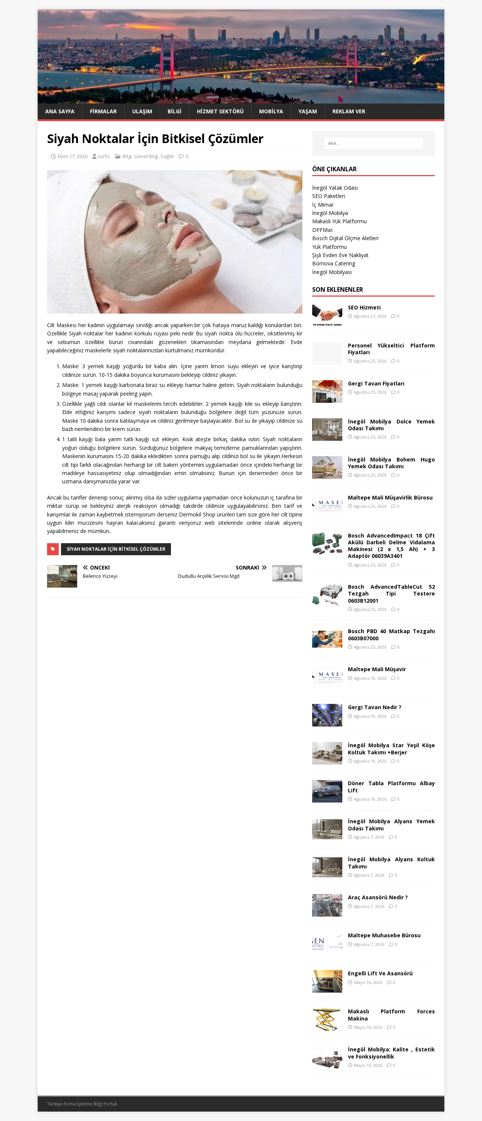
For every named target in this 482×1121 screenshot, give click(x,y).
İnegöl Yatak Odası (335, 187)
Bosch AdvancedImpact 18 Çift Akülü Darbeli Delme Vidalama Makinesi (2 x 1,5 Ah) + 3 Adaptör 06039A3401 (391, 546)
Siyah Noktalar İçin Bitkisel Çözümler (116, 549)
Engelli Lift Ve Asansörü (380, 973)
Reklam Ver (349, 111)
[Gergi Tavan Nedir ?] (327, 722)
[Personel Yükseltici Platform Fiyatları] (327, 360)
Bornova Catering (333, 263)
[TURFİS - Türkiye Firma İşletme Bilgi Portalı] (241, 99)
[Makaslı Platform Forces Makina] (327, 1026)
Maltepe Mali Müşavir (377, 669)
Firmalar (103, 111)
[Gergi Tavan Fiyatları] (327, 398)
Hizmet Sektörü (220, 111)
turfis (104, 156)
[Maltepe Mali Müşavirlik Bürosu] (327, 512)
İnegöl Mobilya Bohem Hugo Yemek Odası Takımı (391, 463)
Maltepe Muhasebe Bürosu (384, 935)
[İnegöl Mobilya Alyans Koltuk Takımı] (327, 874)
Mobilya (271, 111)
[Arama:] (373, 143)
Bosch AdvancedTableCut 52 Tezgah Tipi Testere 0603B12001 (391, 593)
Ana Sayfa (60, 111)
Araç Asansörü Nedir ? (378, 897)
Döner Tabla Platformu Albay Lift (391, 787)
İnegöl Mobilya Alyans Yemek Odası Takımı (391, 825)
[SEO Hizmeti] (327, 322)
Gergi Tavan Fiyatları (376, 383)
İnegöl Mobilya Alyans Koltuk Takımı (391, 863)
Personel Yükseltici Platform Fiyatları (391, 349)
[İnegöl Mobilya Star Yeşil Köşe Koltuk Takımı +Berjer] (327, 760)
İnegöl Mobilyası (332, 272)
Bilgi (175, 111)
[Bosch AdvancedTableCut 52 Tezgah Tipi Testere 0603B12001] (327, 601)
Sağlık (167, 156)
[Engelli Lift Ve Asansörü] (327, 988)
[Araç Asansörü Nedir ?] (327, 912)
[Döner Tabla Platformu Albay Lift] (327, 798)
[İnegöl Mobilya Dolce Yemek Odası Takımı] (327, 436)
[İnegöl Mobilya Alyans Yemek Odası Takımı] (327, 836)
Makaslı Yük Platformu (339, 221)
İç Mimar (323, 204)
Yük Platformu (329, 246)
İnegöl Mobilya (330, 212)
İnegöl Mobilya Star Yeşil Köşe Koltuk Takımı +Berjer (391, 748)
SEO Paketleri (328, 196)
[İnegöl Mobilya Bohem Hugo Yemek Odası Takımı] (327, 474)
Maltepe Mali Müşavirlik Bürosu (390, 497)
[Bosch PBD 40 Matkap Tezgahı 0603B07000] (327, 646)
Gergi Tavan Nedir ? (374, 707)
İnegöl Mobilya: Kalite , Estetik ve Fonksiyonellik (391, 1053)
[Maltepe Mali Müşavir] (327, 684)
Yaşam (308, 111)
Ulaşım (142, 111)
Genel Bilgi (146, 156)
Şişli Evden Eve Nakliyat (340, 255)
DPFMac (322, 229)
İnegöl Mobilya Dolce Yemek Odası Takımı (391, 425)
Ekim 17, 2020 (72, 156)
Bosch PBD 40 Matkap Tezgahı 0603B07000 (391, 634)
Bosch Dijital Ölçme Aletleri (345, 238)
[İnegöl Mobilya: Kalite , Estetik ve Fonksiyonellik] (327, 1064)
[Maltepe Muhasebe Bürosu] (327, 950)
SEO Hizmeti (364, 307)
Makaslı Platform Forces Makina (391, 1015)
